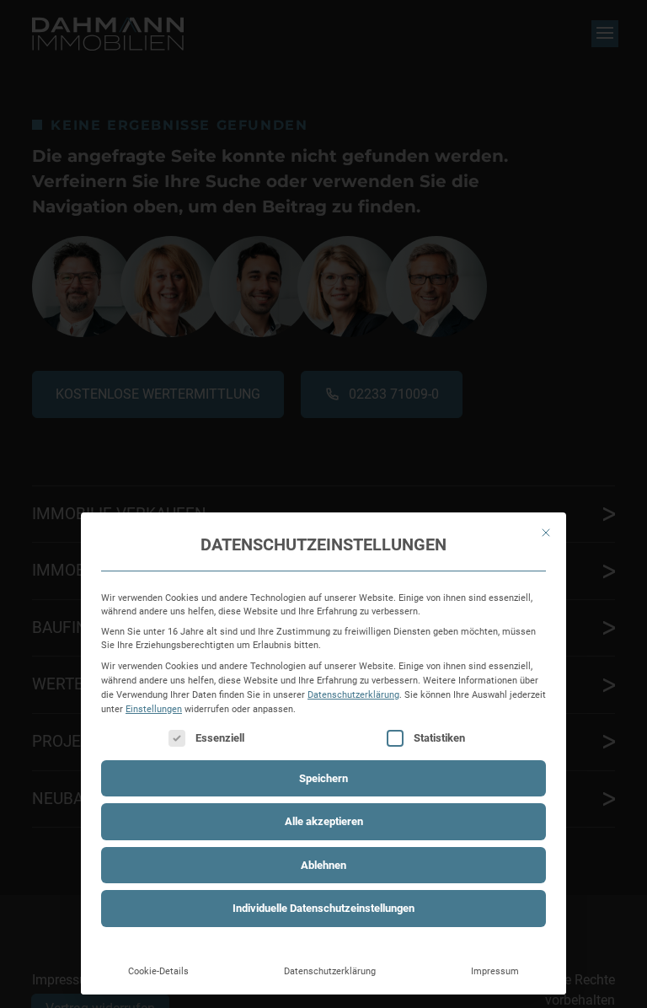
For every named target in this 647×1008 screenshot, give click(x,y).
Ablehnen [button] (323, 865)
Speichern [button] (323, 778)
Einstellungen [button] (154, 709)
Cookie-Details (158, 971)
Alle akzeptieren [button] (324, 821)
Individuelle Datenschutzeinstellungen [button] (323, 908)
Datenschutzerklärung (353, 694)
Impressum (495, 971)
